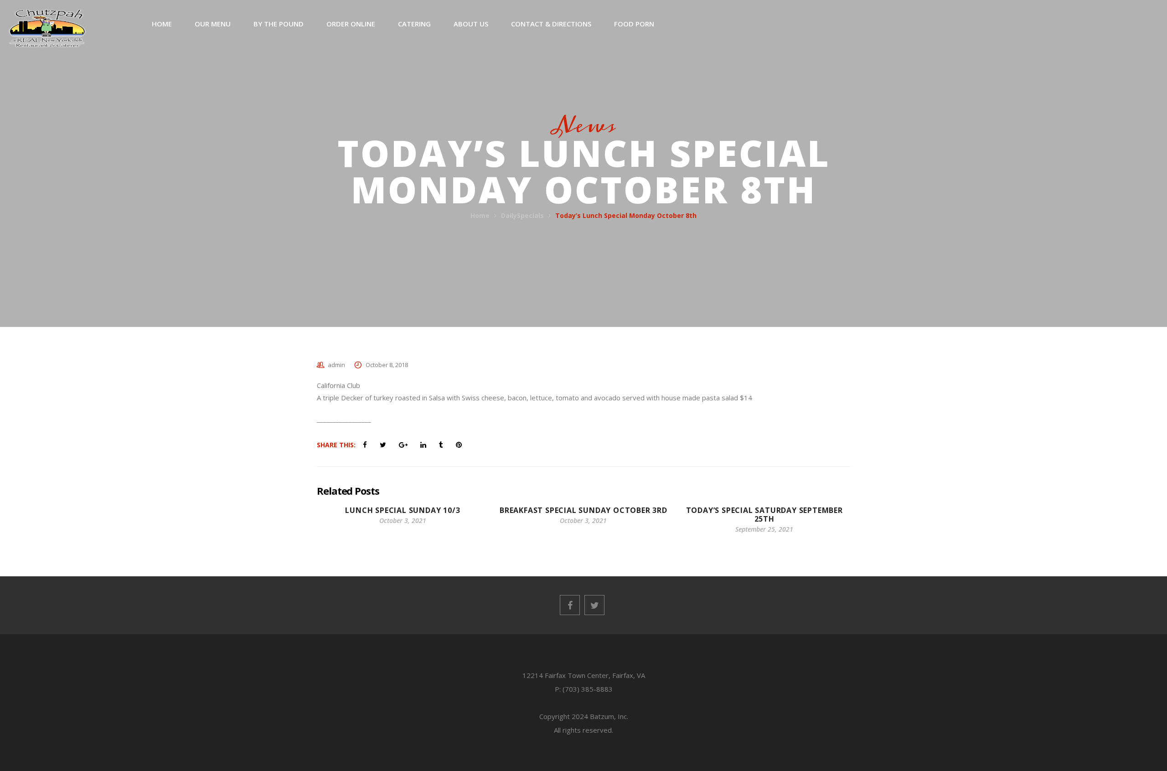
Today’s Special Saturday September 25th (764, 514)
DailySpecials (522, 215)
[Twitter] (594, 605)
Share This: (336, 444)
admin (336, 365)
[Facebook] (570, 605)
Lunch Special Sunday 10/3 (402, 510)
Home (480, 215)
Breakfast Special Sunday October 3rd (583, 510)
